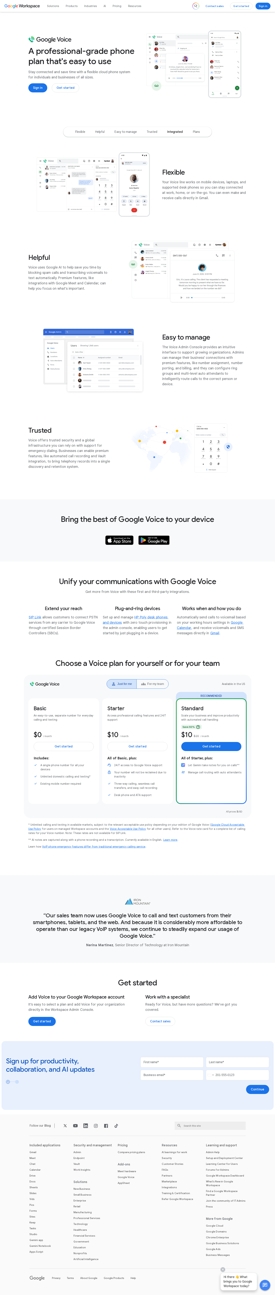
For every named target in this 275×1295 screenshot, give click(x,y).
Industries (90, 6)
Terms (70, 1278)
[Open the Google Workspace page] (23, 6)
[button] (265, 1285)
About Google (88, 1278)
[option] (80, 132)
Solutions (53, 6)
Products (71, 6)
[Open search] (195, 6)
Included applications (44, 1145)
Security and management (93, 1145)
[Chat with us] (265, 1285)
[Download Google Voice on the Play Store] (154, 540)
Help (133, 1278)
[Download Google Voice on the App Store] (119, 540)
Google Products (114, 1278)
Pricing (117, 6)
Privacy (56, 1278)
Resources (134, 6)
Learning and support (221, 1145)
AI (105, 6)
